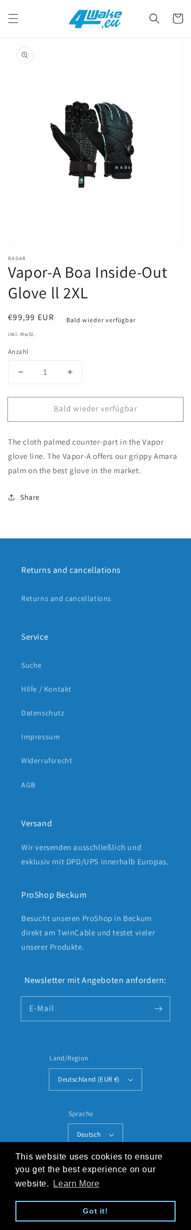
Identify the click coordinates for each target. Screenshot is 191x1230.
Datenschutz (43, 713)
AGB (28, 785)
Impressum (40, 736)
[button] (13, 18)
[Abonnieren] (158, 1008)
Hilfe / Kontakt (46, 689)
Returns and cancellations (66, 598)
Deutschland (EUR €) (89, 1079)
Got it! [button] (95, 1211)
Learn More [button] (76, 1183)
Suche (31, 665)
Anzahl (18, 351)
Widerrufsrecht (46, 760)
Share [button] (30, 497)
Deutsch (89, 1134)
